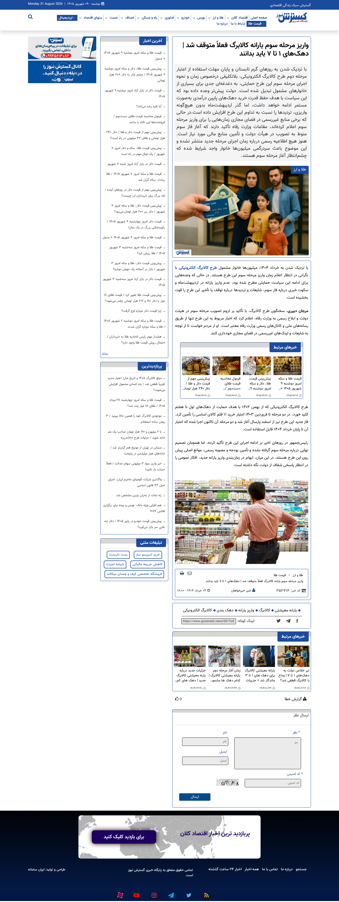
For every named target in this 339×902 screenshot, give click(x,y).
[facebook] (299, 621)
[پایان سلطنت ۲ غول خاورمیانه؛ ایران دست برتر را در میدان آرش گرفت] (290, 621)
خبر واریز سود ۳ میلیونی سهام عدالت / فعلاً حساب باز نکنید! (135, 466)
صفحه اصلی (259, 17)
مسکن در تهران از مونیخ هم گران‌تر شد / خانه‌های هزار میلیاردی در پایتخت (137, 450)
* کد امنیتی (295, 774)
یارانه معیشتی (286, 610)
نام (225, 732)
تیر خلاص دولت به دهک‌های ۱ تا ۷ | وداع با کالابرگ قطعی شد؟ (293, 675)
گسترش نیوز (136, 870)
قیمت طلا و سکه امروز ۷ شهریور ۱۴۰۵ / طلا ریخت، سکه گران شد (135, 177)
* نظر (296, 732)
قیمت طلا (254, 23)
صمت (114, 17)
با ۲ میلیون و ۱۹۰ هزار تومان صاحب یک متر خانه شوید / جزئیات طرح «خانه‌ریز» (136, 434)
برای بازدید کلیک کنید (124, 837)
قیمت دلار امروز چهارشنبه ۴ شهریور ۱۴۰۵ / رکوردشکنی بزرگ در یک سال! (136, 224)
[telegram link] (171, 893)
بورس (201, 17)
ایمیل (223, 752)
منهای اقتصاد (93, 17)
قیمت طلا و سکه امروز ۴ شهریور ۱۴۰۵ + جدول (132, 237)
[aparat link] (119, 894)
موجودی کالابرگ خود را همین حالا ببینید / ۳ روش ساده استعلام (135, 419)
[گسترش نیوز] (292, 18)
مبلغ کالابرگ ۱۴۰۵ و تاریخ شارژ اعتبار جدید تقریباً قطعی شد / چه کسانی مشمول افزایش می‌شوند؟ (136, 384)
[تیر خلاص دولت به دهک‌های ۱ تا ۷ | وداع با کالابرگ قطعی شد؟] (293, 656)
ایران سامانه (36, 869)
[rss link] (205, 893)
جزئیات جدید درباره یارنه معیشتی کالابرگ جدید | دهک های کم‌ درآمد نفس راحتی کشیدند (191, 675)
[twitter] (280, 621)
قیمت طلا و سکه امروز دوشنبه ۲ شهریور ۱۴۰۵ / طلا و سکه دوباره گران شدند (134, 323)
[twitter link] (188, 893)
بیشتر (105, 353)
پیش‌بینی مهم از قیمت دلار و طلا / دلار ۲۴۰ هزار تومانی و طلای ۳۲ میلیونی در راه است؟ (196, 383)
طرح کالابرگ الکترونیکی (198, 268)
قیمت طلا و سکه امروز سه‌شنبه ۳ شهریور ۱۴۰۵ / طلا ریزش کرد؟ (137, 250)
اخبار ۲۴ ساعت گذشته (224, 869)
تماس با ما (270, 869)
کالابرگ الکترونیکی (197, 610)
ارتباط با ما (238, 23)
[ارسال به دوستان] (190, 573)
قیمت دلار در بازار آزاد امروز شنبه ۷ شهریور (135, 164)
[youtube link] (136, 893)
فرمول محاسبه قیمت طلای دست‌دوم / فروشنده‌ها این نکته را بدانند (226, 383)
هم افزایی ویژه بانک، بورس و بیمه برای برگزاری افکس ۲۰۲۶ (134, 508)
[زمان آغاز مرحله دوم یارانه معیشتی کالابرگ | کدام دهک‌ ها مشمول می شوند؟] (224, 656)
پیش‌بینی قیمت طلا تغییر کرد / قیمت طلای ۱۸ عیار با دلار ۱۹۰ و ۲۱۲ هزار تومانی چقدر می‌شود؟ (134, 298)
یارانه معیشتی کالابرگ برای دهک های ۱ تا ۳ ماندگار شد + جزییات (260, 675)
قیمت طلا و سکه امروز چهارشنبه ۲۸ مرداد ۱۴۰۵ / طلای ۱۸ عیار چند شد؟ (137, 403)
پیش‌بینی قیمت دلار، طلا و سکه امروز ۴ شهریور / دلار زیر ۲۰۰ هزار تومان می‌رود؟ (138, 208)
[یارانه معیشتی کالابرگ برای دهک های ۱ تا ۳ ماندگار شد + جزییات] (259, 656)
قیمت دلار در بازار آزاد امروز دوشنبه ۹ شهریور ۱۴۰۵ (135, 93)
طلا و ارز (218, 17)
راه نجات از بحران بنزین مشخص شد (139, 495)
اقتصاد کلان (239, 17)
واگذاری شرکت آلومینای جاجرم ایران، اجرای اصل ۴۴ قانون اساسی (136, 482)
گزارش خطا (294, 699)
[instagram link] (153, 893)
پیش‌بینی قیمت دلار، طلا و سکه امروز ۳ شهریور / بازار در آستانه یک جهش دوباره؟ (138, 266)
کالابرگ (264, 610)
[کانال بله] (62, 72)
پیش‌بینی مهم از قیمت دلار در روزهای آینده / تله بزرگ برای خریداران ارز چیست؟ (135, 192)
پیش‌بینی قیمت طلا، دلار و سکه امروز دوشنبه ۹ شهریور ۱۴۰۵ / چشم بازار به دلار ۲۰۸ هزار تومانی (259, 383)
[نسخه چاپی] (182, 573)
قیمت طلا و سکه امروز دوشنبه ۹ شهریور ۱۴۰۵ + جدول (290, 383)
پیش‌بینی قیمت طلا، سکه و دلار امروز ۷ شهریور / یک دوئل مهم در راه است (138, 151)
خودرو (185, 17)
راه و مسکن (149, 17)
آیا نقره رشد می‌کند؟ (149, 106)
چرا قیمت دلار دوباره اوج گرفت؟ (142, 311)
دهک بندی (225, 610)
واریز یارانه (246, 610)
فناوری (169, 17)
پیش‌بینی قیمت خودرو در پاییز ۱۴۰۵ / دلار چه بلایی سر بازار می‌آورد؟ (134, 524)
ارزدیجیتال (65, 17)
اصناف (129, 17)
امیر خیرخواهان (241, 590)
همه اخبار (252, 869)
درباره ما (222, 23)
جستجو (301, 869)
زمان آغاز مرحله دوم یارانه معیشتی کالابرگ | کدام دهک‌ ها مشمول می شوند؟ (224, 675)
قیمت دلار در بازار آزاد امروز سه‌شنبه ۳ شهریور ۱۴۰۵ (134, 282)
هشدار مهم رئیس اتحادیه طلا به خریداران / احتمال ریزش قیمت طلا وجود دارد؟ (136, 339)
